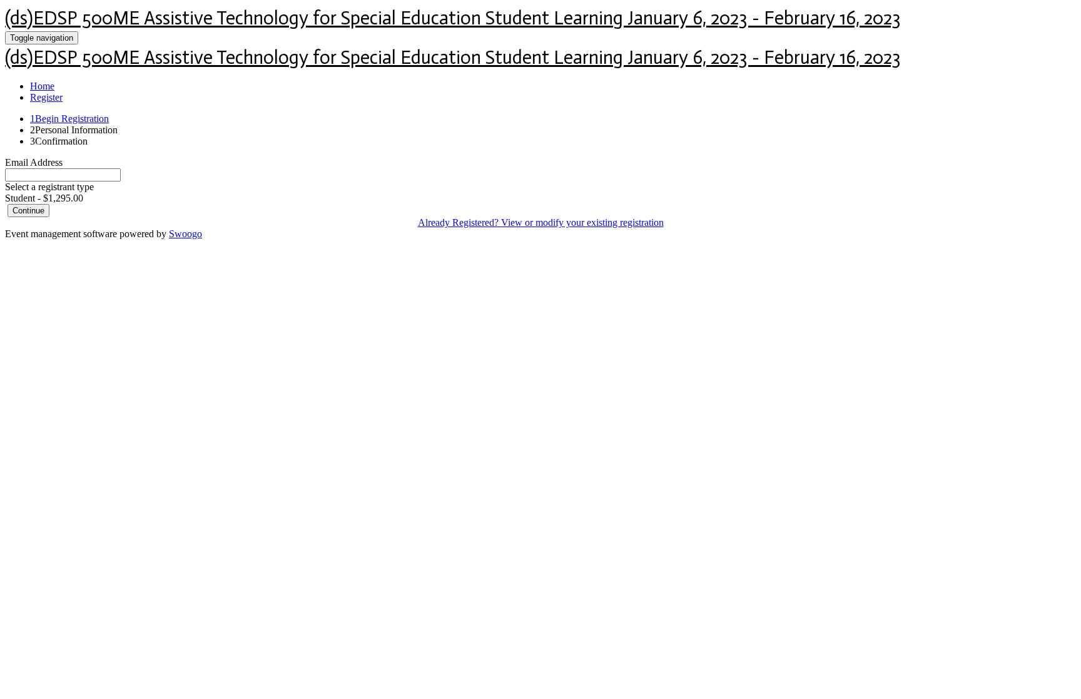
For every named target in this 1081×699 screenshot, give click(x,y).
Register (46, 97)
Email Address (34, 162)
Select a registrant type (49, 186)
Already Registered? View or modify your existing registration (541, 222)
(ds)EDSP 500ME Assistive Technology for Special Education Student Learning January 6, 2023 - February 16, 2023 (453, 18)
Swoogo (185, 233)
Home (42, 86)
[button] (28, 210)
